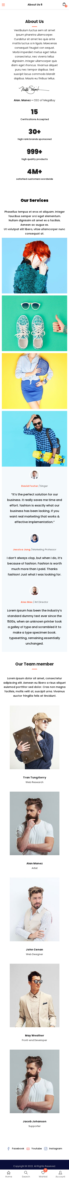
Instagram (55, 1148)
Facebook (18, 1148)
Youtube (36, 1148)
